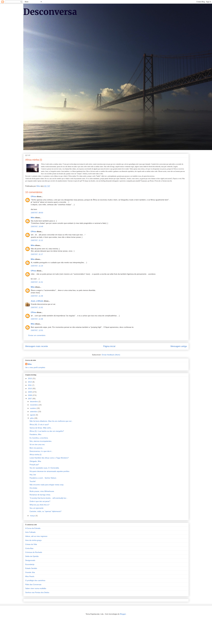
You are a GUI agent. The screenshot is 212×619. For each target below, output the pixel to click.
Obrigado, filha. (35, 461)
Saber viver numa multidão (35, 588)
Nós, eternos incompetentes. (41, 441)
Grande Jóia (30, 572)
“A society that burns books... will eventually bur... (49, 498)
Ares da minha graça (33, 540)
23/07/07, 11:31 (37, 282)
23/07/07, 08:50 (37, 213)
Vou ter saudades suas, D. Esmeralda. (44, 468)
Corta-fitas (29, 548)
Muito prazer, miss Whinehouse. (42, 491)
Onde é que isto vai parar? (40, 501)
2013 (30, 382)
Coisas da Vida (31, 544)
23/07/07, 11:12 (37, 240)
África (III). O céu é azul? (39, 424)
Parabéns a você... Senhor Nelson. (43, 478)
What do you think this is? (39, 505)
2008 (30, 395)
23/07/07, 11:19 (37, 266)
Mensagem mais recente (36, 346)
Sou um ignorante (36, 508)
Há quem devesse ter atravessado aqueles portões (49, 471)
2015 (30, 378)
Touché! (33, 481)
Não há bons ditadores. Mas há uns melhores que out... (51, 421)
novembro (34, 405)
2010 (30, 388)
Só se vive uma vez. (37, 444)
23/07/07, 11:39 (37, 296)
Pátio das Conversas (33, 584)
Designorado (30, 560)
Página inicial (109, 346)
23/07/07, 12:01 (37, 330)
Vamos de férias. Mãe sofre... (41, 428)
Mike (33, 217)
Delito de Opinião (32, 556)
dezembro (34, 401)
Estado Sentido (31, 568)
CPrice (33, 196)
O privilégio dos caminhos (35, 580)
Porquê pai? (34, 465)
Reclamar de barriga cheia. (40, 495)
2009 (30, 392)
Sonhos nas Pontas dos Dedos (37, 592)
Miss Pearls (29, 576)
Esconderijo (29, 564)
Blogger (123, 614)
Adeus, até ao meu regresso (36, 536)
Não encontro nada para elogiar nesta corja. (47, 485)
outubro (33, 408)
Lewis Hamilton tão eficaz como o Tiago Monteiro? (49, 458)
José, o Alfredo (37, 301)
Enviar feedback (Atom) (111, 355)
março (32, 516)
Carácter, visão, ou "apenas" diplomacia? (45, 511)
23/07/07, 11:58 (37, 319)
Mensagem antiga (179, 346)
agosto (33, 415)
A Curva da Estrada (32, 528)
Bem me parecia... (37, 448)
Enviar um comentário (36, 335)
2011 (30, 385)
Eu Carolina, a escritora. (39, 438)
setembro (34, 412)
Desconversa (50, 11)
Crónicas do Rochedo (33, 552)
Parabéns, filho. (36, 434)
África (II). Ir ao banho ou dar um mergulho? (47, 431)
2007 (30, 399)
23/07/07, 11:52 (37, 307)
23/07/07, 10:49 (37, 226)
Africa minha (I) (35, 454)
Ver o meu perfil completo (35, 367)
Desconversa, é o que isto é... (41, 451)
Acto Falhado (30, 532)
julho (32, 418)
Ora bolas (33, 488)
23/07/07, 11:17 (37, 254)
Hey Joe (33, 475)
